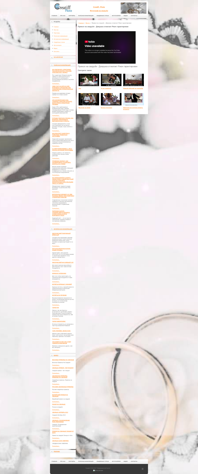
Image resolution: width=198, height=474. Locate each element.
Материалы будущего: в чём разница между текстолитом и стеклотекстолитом (63, 196)
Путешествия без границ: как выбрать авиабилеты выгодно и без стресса (62, 120)
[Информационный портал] (64, 7)
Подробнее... (56, 83)
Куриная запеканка (59, 273)
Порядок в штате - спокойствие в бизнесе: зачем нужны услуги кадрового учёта (61, 213)
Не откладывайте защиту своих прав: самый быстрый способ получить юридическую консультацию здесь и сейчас (62, 180)
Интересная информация (61, 39)
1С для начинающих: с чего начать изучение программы (62, 149)
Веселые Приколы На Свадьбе (63, 360)
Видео (126, 15)
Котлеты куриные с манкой (62, 284)
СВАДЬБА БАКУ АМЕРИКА (60, 441)
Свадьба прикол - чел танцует (63, 368)
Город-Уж (55, 307)
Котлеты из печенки (59, 295)
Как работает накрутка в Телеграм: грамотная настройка (61, 135)
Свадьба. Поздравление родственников (61, 421)
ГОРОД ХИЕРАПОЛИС (59, 321)
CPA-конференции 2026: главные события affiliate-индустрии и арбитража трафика (62, 102)
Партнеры (72, 15)
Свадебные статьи (103, 15)
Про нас (62, 15)
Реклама (57, 451)
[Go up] (142, 469)
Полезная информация (85, 15)
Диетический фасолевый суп (62, 262)
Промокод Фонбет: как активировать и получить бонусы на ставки (61, 162)
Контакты (134, 15)
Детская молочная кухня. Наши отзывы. (61, 249)
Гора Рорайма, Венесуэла (61, 331)
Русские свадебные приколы (62, 387)
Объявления (58, 57)
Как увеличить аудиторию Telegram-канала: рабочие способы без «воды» (62, 71)
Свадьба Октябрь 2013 (60, 412)
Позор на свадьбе (58, 404)
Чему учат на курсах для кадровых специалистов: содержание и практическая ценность (62, 88)
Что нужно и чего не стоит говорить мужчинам (61, 342)
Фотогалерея (116, 15)
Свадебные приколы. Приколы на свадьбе (60, 376)
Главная (54, 15)
